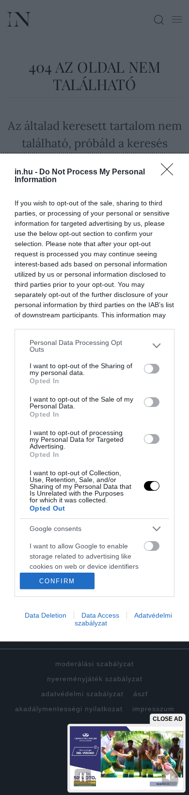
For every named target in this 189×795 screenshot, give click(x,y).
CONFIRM (57, 581)
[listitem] (94, 346)
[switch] (151, 369)
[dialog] (94, 397)
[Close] (170, 172)
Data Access (100, 615)
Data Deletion (45, 615)
